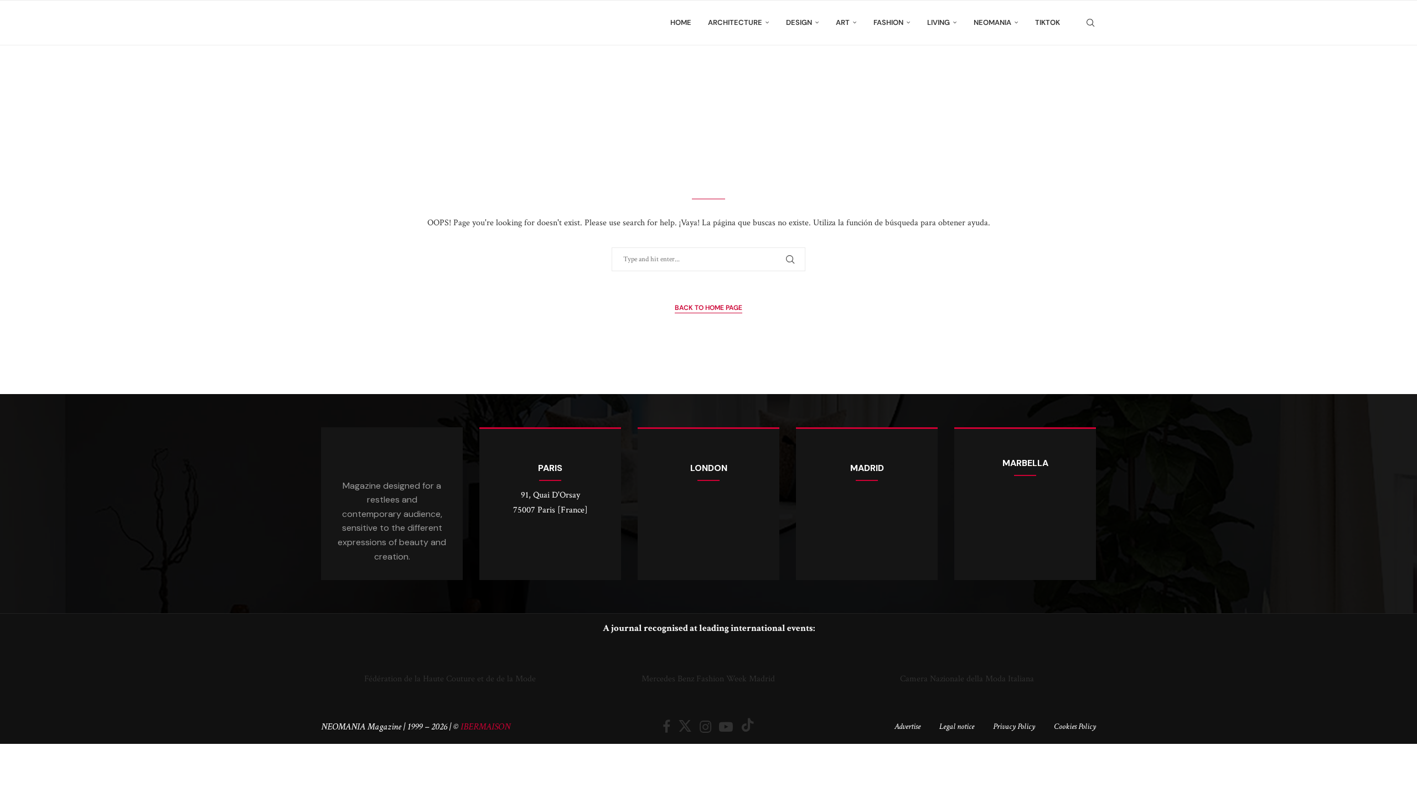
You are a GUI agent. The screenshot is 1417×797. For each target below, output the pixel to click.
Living (938, 22)
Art (843, 22)
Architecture (735, 22)
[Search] (1090, 23)
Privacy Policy (1014, 726)
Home (680, 22)
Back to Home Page (708, 307)
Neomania (992, 22)
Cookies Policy (1075, 726)
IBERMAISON (485, 727)
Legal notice (956, 726)
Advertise (907, 726)
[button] (332, 665)
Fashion (888, 22)
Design (799, 22)
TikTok (1047, 22)
